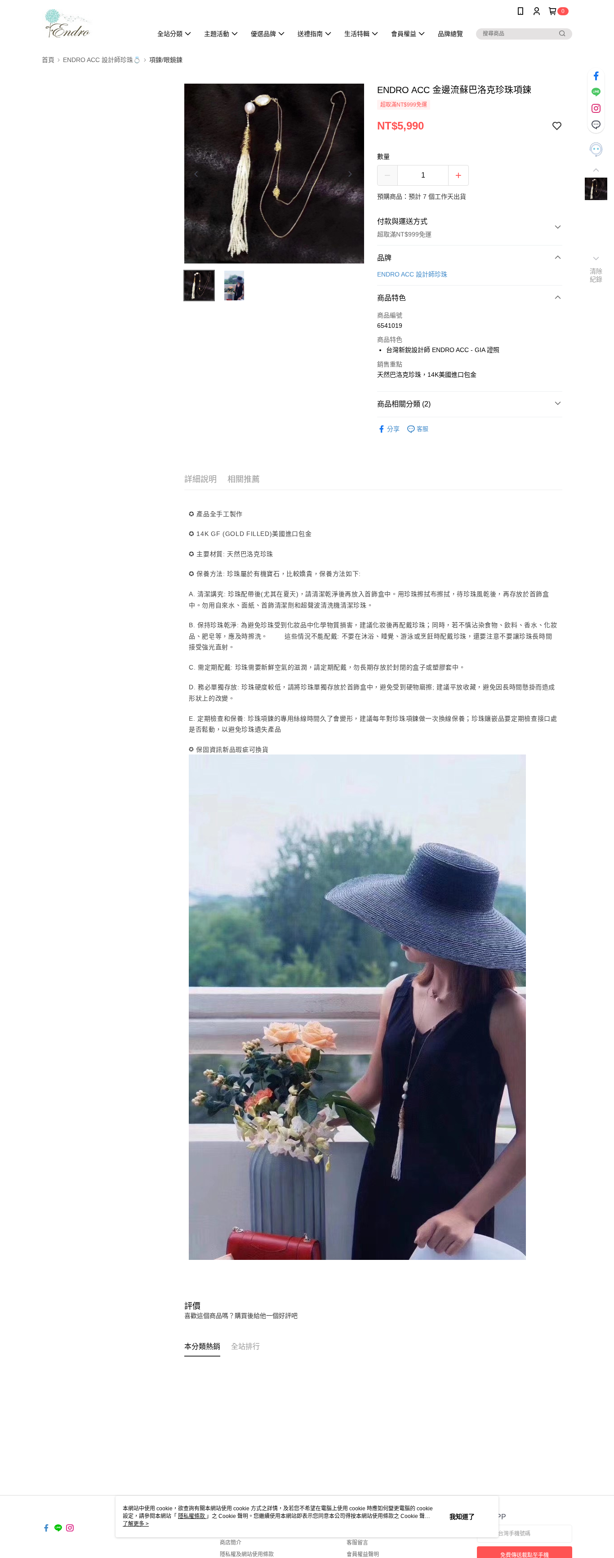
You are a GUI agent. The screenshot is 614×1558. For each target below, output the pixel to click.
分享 (393, 429)
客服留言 (357, 1543)
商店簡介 (230, 1543)
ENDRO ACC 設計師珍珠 (412, 274)
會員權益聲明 (363, 1554)
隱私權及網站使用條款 (247, 1554)
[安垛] (92, 23)
